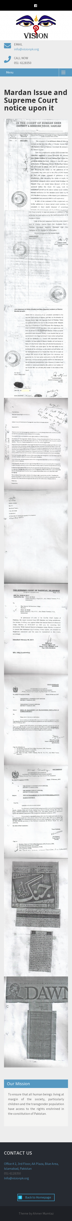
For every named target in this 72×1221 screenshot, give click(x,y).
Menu (9, 72)
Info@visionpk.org (16, 1178)
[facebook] (35, 6)
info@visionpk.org (26, 49)
